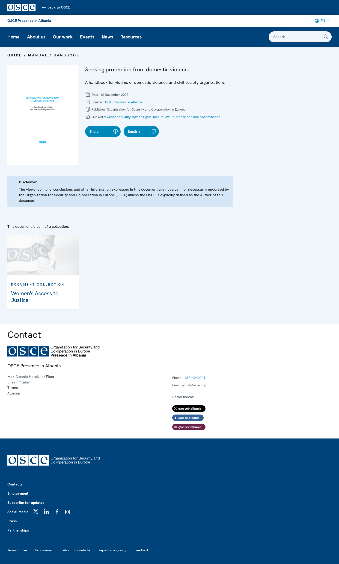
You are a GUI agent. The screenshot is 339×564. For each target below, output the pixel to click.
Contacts (15, 484)
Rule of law (161, 117)
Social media (18, 511)
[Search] (326, 36)
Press (12, 521)
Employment (17, 493)
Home (13, 37)
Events (87, 37)
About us (36, 37)
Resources (131, 37)
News (107, 37)
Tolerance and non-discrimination (195, 117)
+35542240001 (194, 378)
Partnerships (18, 530)
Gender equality (118, 117)
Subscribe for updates (26, 502)
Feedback (141, 550)
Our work (63, 37)
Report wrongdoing (112, 550)
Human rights (142, 117)
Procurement (45, 550)
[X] (35, 511)
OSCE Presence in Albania (29, 20)
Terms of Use (17, 550)
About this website (76, 550)
